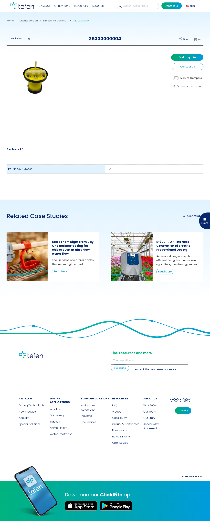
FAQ (114, 405)
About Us (98, 6)
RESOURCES (120, 398)
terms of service (166, 369)
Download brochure (189, 86)
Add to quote (187, 57)
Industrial (87, 416)
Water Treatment (61, 434)
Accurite (24, 418)
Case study (119, 418)
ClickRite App (120, 443)
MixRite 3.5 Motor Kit (55, 20)
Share (186, 39)
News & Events (121, 436)
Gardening (57, 415)
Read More (60, 271)
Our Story (149, 418)
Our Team (149, 412)
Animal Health (58, 428)
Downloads (119, 430)
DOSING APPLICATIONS (60, 400)
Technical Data (18, 149)
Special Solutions (30, 424)
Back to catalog (20, 38)
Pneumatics (88, 422)
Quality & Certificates (125, 424)
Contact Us (171, 6)
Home (10, 20)
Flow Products (28, 412)
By (192, 476)
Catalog (44, 6)
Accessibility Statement (151, 426)
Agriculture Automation (88, 408)
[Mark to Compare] (176, 78)
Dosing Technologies (32, 405)
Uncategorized (29, 20)
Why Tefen (150, 405)
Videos (116, 412)
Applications (62, 6)
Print (200, 39)
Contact (183, 410)
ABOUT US (150, 398)
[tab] (17, 149)
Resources (81, 6)
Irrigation (55, 409)
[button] (192, 6)
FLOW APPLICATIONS (95, 398)
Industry (55, 422)
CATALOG (25, 398)
